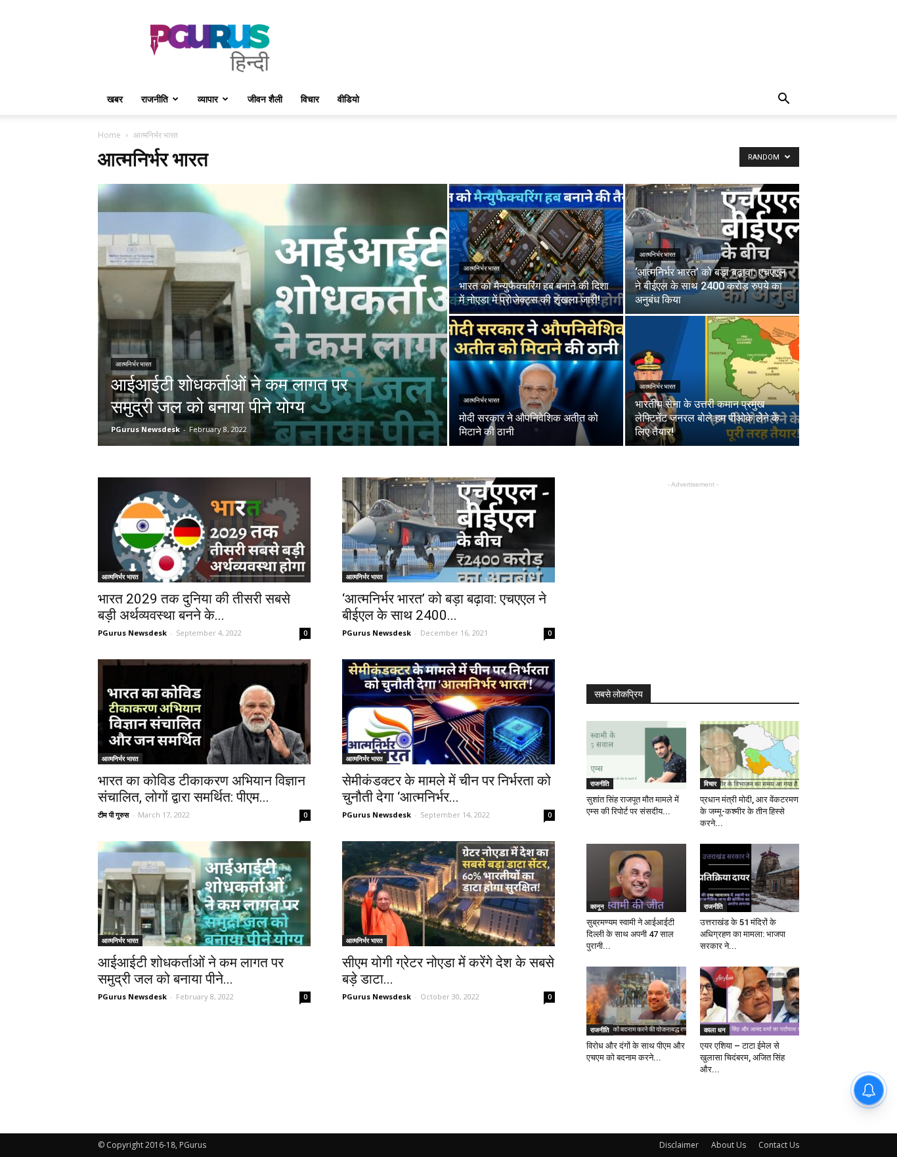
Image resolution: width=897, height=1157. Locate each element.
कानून (597, 906)
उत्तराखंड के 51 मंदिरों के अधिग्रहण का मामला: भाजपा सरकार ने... (742, 934)
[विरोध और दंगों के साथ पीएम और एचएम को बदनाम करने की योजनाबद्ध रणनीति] (636, 1001)
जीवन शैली (265, 99)
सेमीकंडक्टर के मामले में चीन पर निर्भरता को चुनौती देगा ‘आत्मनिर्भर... (446, 789)
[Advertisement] (560, 47)
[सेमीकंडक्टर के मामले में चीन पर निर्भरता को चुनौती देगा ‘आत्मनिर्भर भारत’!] (448, 711)
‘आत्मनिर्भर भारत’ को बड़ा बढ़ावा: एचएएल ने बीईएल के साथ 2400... (444, 607)
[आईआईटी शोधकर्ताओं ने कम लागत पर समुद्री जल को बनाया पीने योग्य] (272, 335)
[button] (783, 100)
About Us (728, 1144)
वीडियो (348, 99)
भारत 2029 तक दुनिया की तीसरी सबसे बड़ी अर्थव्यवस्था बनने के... (194, 607)
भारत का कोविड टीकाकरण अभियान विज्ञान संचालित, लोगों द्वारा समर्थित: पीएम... (201, 789)
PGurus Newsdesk (145, 429)
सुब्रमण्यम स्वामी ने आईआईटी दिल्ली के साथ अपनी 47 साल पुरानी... (630, 934)
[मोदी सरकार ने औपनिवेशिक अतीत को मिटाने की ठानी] (536, 381)
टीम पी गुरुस (113, 814)
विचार (310, 99)
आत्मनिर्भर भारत (134, 364)
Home (109, 135)
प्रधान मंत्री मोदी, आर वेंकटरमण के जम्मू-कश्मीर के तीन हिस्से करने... (749, 811)
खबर (115, 99)
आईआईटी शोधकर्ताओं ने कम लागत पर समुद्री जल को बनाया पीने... (191, 971)
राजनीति (154, 99)
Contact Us (778, 1144)
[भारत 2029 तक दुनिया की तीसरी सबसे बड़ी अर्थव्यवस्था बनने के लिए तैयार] (204, 529)
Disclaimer (679, 1144)
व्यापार (208, 99)
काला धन (715, 1029)
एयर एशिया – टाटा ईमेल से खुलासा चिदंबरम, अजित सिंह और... (742, 1057)
